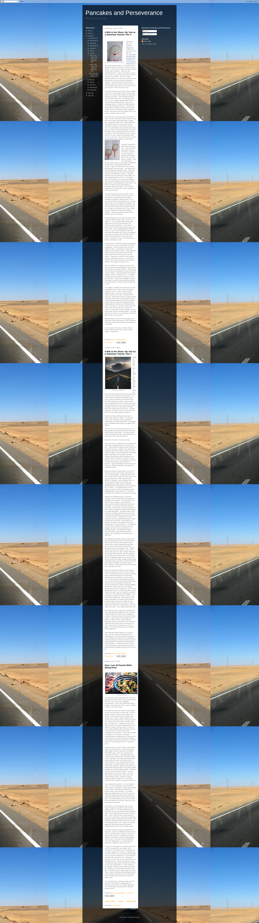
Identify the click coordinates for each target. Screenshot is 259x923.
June (91, 53)
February (92, 87)
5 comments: (130, 893)
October (92, 43)
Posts (146, 31)
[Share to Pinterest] (125, 342)
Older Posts (131, 901)
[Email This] (117, 342)
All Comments (148, 34)
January (92, 90)
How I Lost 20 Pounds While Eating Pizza (94, 75)
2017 (89, 93)
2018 (89, 36)
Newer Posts (110, 901)
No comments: (109, 342)
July (91, 51)
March (92, 85)
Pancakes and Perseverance (124, 12)
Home (120, 901)
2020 (89, 30)
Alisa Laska (147, 41)
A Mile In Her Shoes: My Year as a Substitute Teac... (93, 59)
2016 (89, 95)
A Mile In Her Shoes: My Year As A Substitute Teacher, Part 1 (120, 352)
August (92, 48)
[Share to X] (121, 342)
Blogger (137, 917)
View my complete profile (149, 44)
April (91, 82)
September (93, 46)
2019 (89, 33)
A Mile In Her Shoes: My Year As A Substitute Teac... (93, 68)
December (93, 38)
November (93, 40)
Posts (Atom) (117, 905)
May (91, 79)
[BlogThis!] (119, 342)
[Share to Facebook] (123, 342)
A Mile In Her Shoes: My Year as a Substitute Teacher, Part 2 (120, 33)
